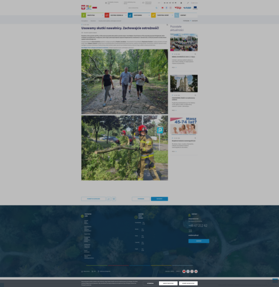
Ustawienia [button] (150, 283)
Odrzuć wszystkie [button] (168, 283)
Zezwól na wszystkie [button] (188, 283)
